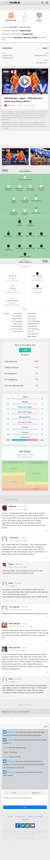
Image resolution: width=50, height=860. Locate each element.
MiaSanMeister (14, 623)
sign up (17, 711)
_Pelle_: (6, 747)
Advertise (25, 819)
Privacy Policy (20, 816)
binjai (11, 583)
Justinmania (13, 537)
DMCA (10, 816)
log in (10, 711)
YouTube (35, 122)
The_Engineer (14, 607)
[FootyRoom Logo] (11, 2)
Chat (25, 807)
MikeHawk (13, 506)
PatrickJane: (11, 732)
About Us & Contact (35, 816)
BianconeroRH (14, 647)
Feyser (11, 564)
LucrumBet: (11, 740)
